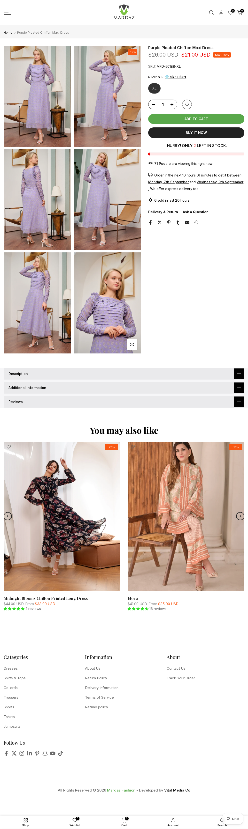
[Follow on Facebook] (6, 754)
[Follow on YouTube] (52, 754)
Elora (133, 598)
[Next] (240, 516)
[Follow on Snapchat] (45, 754)
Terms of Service (99, 697)
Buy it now (196, 133)
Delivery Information (101, 687)
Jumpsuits (12, 726)
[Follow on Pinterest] (37, 754)
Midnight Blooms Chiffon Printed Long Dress (46, 598)
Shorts (9, 707)
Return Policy (96, 678)
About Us (93, 668)
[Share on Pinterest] (169, 222)
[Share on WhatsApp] (196, 222)
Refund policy (96, 707)
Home (8, 32)
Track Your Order (181, 678)
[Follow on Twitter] (14, 754)
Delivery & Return (163, 212)
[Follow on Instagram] (21, 754)
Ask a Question (196, 212)
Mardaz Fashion (121, 790)
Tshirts (9, 716)
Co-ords (11, 687)
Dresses (11, 668)
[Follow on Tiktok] (60, 754)
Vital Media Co (177, 790)
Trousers (11, 697)
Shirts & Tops (15, 678)
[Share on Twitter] (159, 222)
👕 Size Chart (175, 77)
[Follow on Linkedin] (29, 754)
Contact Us (176, 668)
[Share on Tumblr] (178, 222)
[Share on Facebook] (150, 222)
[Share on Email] (187, 222)
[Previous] (8, 516)
